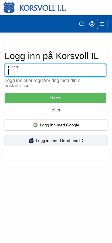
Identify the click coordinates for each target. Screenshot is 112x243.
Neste (55, 98)
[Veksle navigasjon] (102, 24)
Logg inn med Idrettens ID (59, 140)
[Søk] (81, 24)
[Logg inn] (92, 24)
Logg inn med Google (59, 125)
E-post (13, 67)
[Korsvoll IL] (56, 7)
